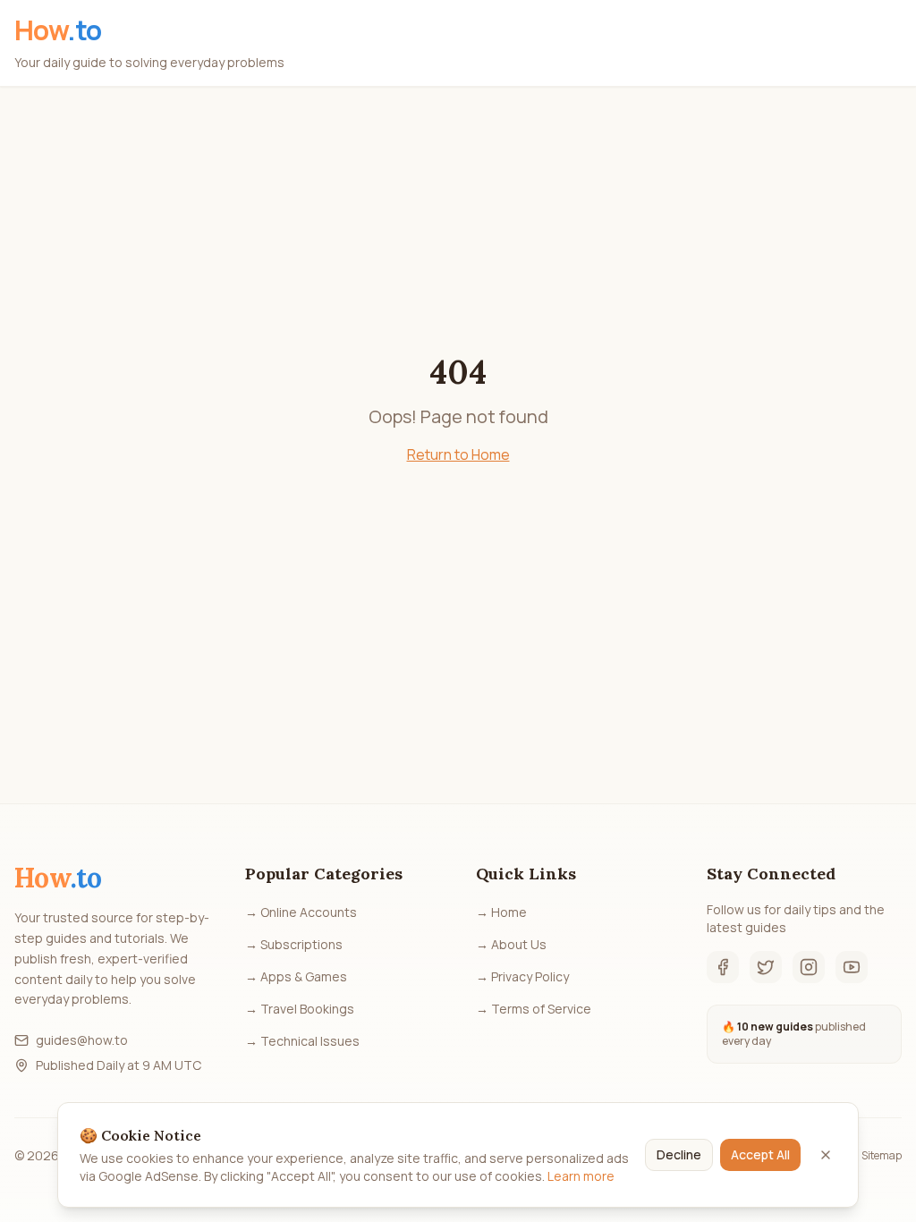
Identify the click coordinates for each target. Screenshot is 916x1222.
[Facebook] (723, 967)
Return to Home (458, 454)
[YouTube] (851, 967)
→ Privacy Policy (522, 976)
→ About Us (511, 944)
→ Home (501, 912)
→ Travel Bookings (299, 1008)
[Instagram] (809, 967)
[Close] (825, 1155)
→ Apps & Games (296, 976)
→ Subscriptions (294, 944)
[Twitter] (766, 967)
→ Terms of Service (533, 1008)
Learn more (581, 1175)
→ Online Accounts (301, 912)
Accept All (760, 1154)
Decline (679, 1154)
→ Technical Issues (302, 1040)
